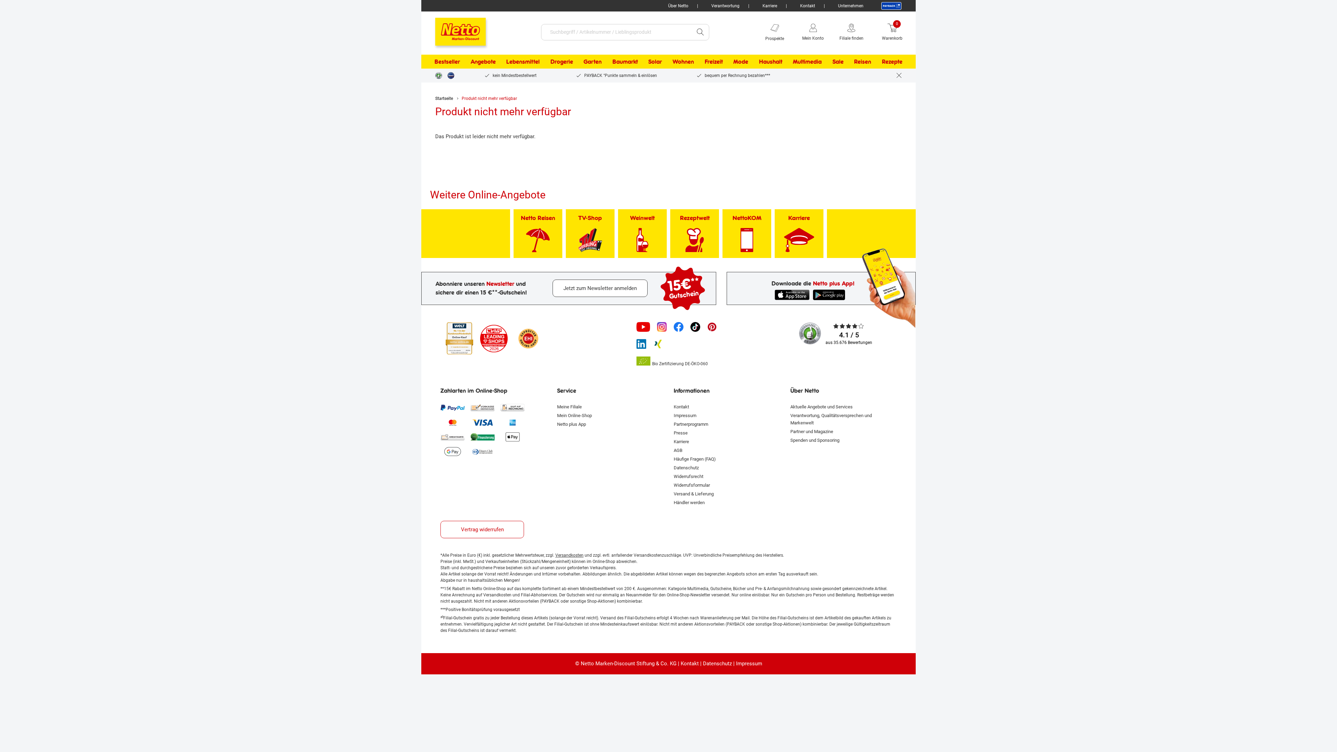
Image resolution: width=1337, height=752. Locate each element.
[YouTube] (643, 327)
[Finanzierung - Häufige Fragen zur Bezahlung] (482, 437)
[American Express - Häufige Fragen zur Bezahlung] (512, 422)
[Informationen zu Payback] (891, 5)
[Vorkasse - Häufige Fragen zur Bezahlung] (482, 407)
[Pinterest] (712, 327)
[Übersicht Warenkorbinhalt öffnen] (907, 32)
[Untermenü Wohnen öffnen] (698, 61)
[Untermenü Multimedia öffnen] (826, 61)
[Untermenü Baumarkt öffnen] (642, 61)
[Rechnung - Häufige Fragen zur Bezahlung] (512, 407)
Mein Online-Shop (574, 415)
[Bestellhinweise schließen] (899, 75)
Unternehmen (850, 5)
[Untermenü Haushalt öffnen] (786, 61)
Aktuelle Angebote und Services (821, 406)
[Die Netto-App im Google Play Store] (830, 295)
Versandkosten (569, 555)
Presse (681, 433)
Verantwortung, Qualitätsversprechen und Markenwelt (831, 419)
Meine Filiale (569, 406)
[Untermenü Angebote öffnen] (500, 61)
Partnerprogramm (691, 424)
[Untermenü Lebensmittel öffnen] (544, 61)
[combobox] (616, 32)
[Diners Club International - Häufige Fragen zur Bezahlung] (482, 451)
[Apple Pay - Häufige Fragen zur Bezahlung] (512, 437)
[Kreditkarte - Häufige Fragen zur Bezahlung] (452, 437)
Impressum (685, 415)
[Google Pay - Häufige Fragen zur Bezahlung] (452, 451)
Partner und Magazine (811, 431)
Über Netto (678, 5)
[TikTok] (695, 327)
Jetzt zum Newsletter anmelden (600, 288)
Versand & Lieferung (694, 493)
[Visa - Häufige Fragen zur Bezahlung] (482, 422)
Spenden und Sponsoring (814, 440)
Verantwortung (725, 5)
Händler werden (689, 502)
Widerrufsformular (692, 485)
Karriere (770, 5)
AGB (678, 450)
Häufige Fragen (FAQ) (695, 459)
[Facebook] (678, 327)
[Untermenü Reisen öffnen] (875, 61)
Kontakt (807, 5)
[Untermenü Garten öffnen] (606, 61)
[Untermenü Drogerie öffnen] (577, 61)
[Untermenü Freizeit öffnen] (727, 61)
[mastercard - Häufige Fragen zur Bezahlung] (452, 422)
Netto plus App (571, 424)
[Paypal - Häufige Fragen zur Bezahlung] (452, 407)
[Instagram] (662, 327)
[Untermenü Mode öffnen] (752, 61)
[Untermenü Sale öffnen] (848, 61)
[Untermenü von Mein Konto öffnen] (828, 32)
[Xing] (658, 344)
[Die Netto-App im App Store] (792, 295)
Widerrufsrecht (688, 476)
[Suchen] (700, 32)
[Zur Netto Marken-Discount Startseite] (453, 28)
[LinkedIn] (641, 344)
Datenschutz (686, 467)
